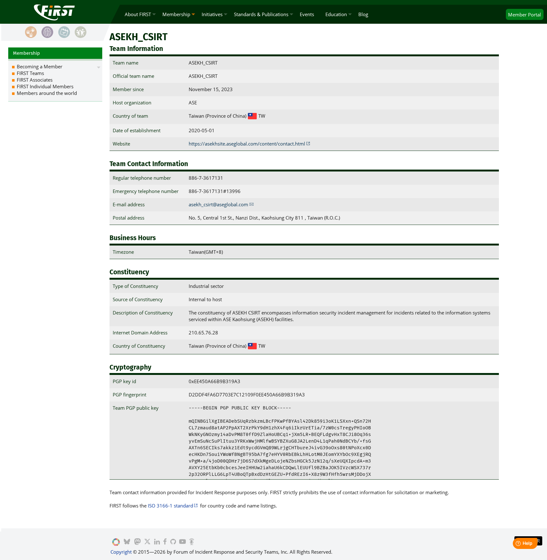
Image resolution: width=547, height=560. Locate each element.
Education (336, 14)
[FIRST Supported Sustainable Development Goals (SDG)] (116, 542)
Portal (524, 14)
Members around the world (47, 93)
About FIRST (138, 14)
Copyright (121, 552)
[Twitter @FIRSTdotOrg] (147, 542)
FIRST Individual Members (45, 86)
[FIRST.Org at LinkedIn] (157, 542)
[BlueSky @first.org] (127, 542)
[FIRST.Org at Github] (173, 542)
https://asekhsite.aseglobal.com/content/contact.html (247, 143)
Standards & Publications (261, 14)
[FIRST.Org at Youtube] (182, 542)
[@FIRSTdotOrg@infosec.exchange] (137, 542)
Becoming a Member (39, 66)
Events (307, 14)
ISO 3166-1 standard (170, 505)
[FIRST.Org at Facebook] (165, 542)
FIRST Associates (35, 80)
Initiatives (212, 14)
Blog (363, 14)
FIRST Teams (30, 73)
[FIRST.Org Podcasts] (191, 542)
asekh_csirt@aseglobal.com (218, 204)
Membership (176, 14)
